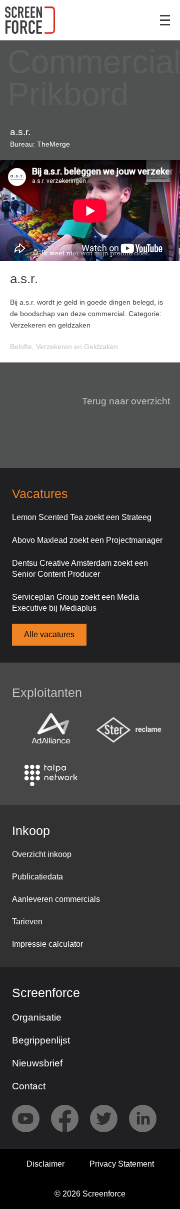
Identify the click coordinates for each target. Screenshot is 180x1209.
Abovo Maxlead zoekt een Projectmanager (87, 540)
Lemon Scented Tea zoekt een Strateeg (82, 517)
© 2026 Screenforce (90, 1194)
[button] (120, 401)
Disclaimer (45, 1164)
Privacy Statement (122, 1164)
